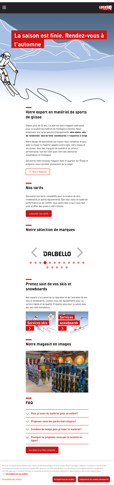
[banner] (57, 8)
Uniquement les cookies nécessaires (93, 479)
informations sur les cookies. (17, 473)
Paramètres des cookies (12, 479)
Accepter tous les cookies (64, 479)
